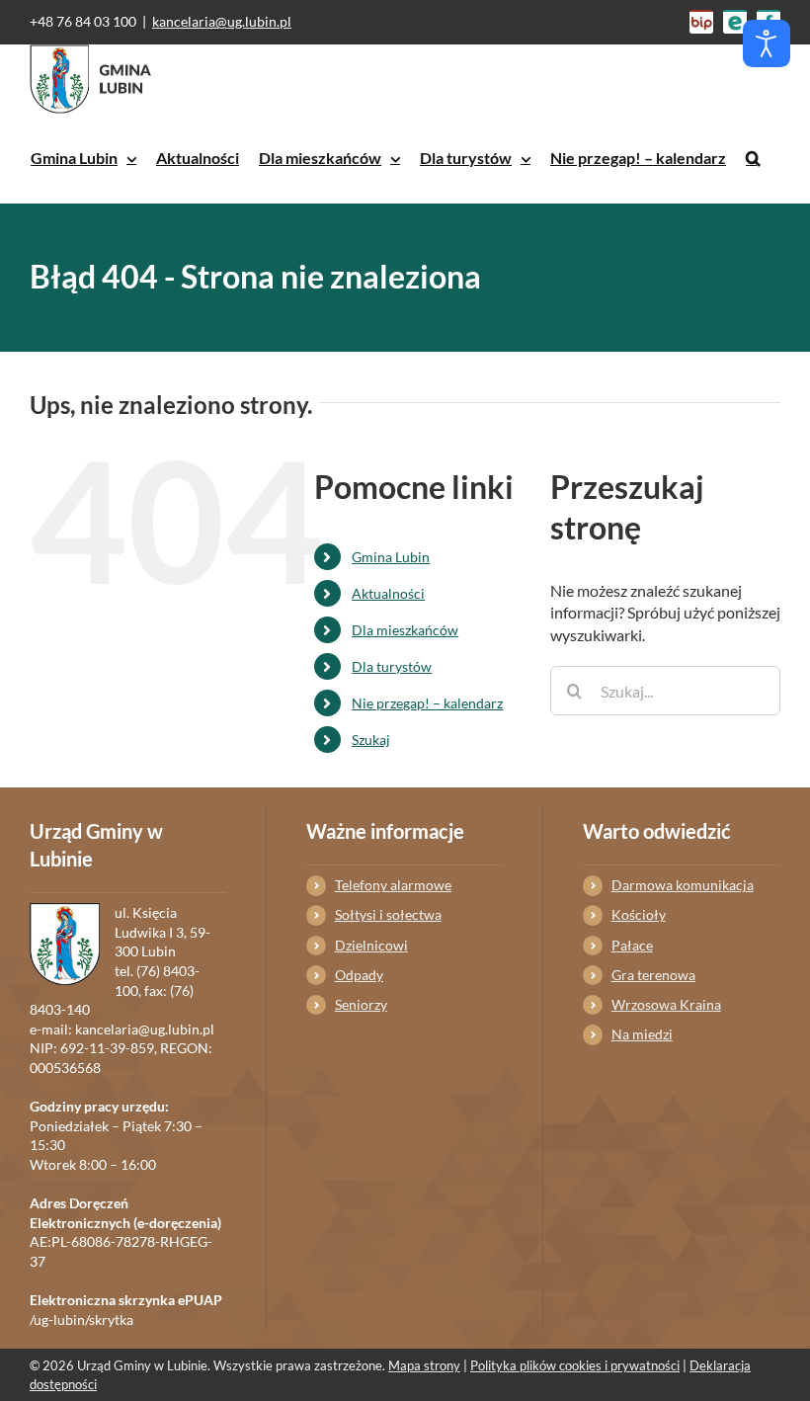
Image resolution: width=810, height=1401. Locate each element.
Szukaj (371, 739)
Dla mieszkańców (405, 629)
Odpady (359, 974)
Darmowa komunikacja (682, 884)
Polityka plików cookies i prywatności (575, 1365)
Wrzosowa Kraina (666, 1004)
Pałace (632, 945)
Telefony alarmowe (393, 884)
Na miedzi (642, 1034)
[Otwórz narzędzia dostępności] (766, 43)
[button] (753, 158)
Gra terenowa (653, 974)
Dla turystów (392, 666)
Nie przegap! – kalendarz (427, 703)
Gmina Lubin (391, 556)
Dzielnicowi (371, 945)
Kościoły (638, 914)
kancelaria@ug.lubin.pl (221, 21)
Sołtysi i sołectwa (388, 914)
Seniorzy (361, 1004)
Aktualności (388, 593)
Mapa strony (424, 1365)
